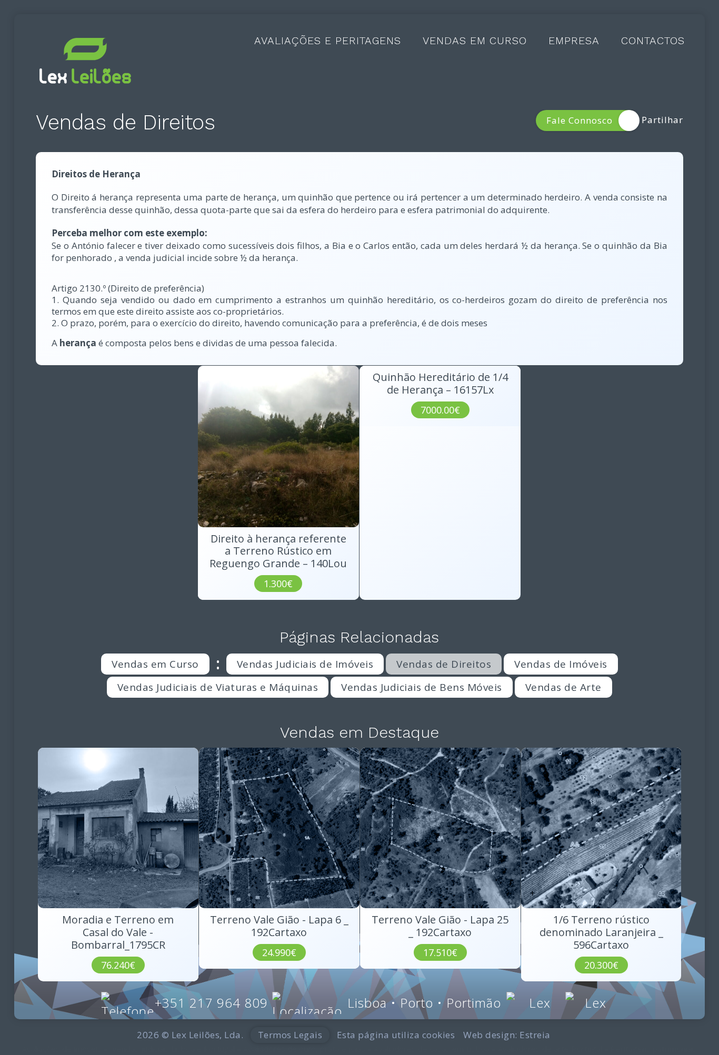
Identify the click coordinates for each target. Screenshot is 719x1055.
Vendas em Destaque (359, 732)
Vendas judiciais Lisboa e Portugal (173, 1048)
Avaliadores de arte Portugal (550, 1048)
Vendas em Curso (475, 41)
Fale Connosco (579, 120)
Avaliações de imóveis (62, 1048)
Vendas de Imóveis (560, 664)
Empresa (574, 41)
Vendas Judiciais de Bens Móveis (421, 687)
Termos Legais (290, 1035)
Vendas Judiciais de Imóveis (305, 664)
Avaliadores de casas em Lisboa (432, 1048)
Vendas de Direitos (443, 664)
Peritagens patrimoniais (654, 1048)
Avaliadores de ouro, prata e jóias (304, 1048)
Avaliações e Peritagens (327, 41)
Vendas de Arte (563, 687)
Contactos (653, 41)
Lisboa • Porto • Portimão (424, 1002)
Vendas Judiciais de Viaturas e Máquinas (217, 687)
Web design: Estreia (507, 1035)
